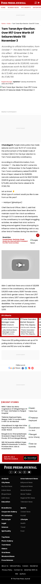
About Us (5, 566)
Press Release (7, 560)
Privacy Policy (7, 570)
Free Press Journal (13, 3)
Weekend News (8, 556)
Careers (25, 566)
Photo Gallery (7, 541)
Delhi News (6, 498)
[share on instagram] (24, 472)
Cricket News (25, 512)
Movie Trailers (26, 494)
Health (23, 523)
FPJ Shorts (26, 7)
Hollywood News (27, 486)
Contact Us (18, 570)
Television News (26, 502)
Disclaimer (34, 566)
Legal (4, 523)
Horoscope (6, 519)
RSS (16, 574)
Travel (23, 527)
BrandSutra (6, 508)
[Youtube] (32, 368)
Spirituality (6, 531)
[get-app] (39, 2)
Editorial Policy (15, 566)
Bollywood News (26, 482)
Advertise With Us (30, 570)
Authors (23, 574)
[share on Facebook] (11, 472)
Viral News (6, 552)
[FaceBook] (23, 368)
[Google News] (14, 368)
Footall (23, 515)
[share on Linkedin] (20, 472)
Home (3, 7)
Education (6, 502)
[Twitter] (26, 368)
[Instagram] (29, 368)
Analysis (5, 479)
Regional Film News (28, 498)
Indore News (6, 490)
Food (22, 531)
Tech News (6, 545)
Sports (23, 508)
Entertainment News (29, 479)
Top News (6, 537)
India (9, 23)
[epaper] (35, 2)
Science (5, 527)
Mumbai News (13, 7)
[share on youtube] (29, 472)
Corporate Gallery (9, 512)
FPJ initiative (7, 515)
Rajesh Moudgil (7, 82)
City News (6, 482)
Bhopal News (6, 494)
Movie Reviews (26, 490)
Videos (4, 549)
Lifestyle (24, 519)
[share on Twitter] (15, 472)
